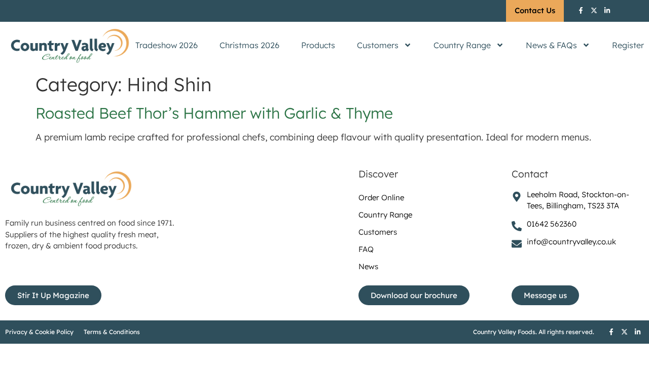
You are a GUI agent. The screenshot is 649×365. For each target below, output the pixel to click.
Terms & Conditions (112, 332)
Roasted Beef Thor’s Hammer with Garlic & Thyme (214, 113)
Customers (378, 45)
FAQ (366, 249)
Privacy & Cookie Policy (39, 332)
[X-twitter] (593, 10)
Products (318, 45)
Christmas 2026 (249, 45)
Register (628, 45)
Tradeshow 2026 (166, 45)
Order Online (381, 197)
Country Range (462, 45)
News (368, 266)
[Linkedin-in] (607, 10)
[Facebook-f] (580, 10)
